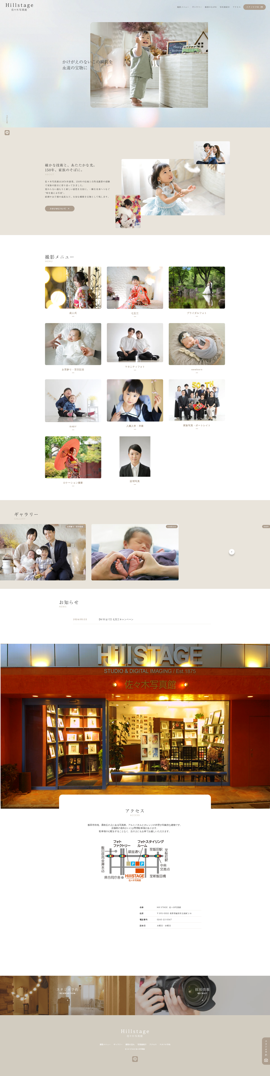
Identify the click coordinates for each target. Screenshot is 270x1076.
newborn (196, 369)
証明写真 (135, 481)
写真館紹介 (142, 1044)
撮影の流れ (130, 1044)
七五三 (135, 313)
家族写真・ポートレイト (197, 425)
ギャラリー (118, 1044)
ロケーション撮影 (73, 482)
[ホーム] (19, 7)
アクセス (153, 1044)
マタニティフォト (135, 366)
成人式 (73, 313)
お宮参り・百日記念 (73, 369)
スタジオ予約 (164, 1044)
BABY (73, 426)
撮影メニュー (105, 1044)
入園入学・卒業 (135, 425)
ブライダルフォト (197, 313)
